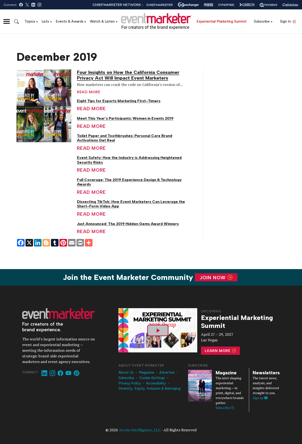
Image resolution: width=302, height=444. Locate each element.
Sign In (286, 21)
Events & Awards (70, 21)
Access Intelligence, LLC (139, 429)
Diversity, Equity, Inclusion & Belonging (149, 388)
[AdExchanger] (188, 4)
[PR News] (208, 4)
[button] (6, 21)
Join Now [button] (213, 277)
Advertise (167, 372)
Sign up (258, 398)
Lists (45, 21)
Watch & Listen (102, 21)
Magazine (146, 372)
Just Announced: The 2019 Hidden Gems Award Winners (128, 224)
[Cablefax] (290, 5)
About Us (126, 372)
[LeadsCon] (246, 4)
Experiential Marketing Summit (222, 21)
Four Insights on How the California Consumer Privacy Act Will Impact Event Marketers (128, 75)
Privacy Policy (129, 383)
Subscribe (262, 21)
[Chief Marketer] (159, 5)
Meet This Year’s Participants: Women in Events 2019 (125, 118)
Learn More (218, 350)
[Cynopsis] (226, 5)
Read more (89, 92)
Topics (30, 21)
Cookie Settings (152, 378)
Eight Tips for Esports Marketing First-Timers (118, 101)
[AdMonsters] (268, 5)
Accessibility (156, 383)
